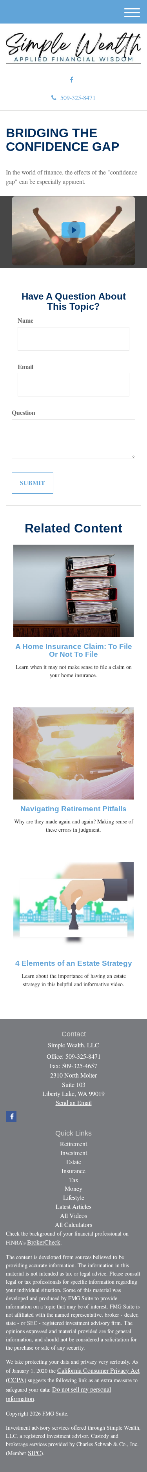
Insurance (73, 1171)
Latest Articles (73, 1206)
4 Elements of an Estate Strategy (73, 963)
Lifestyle (73, 1197)
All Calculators (73, 1224)
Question (23, 412)
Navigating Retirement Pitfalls (73, 809)
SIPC (34, 1452)
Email (25, 366)
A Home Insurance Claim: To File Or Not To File (73, 650)
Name (25, 320)
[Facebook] (71, 79)
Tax (73, 1180)
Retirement (73, 1143)
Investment (73, 1153)
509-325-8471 (78, 97)
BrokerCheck (43, 1242)
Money (73, 1188)
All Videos (73, 1215)
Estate (73, 1162)
